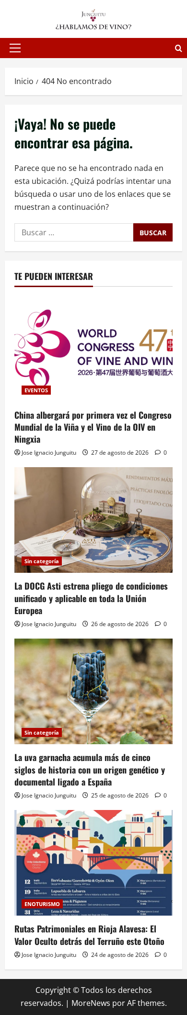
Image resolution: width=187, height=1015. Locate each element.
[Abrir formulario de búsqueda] (178, 48)
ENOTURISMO (42, 903)
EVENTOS (36, 390)
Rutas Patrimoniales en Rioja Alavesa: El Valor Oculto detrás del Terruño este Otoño (89, 934)
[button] (15, 48)
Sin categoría (41, 561)
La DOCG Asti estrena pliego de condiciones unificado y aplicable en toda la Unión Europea (91, 598)
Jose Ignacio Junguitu (49, 452)
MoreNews (90, 1003)
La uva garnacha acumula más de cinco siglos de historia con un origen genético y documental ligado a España (89, 769)
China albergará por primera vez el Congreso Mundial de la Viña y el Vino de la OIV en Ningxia (93, 427)
